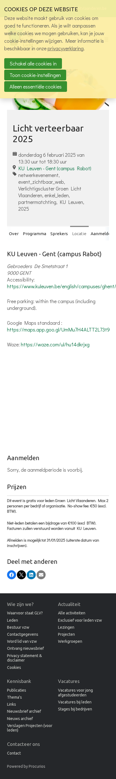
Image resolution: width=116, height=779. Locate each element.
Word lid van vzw (22, 641)
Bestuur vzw (18, 627)
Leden (12, 620)
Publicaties (16, 690)
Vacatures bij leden (75, 702)
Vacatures (69, 681)
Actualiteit (69, 604)
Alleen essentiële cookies (36, 86)
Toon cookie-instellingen (35, 75)
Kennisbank (19, 681)
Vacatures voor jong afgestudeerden (75, 692)
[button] (11, 574)
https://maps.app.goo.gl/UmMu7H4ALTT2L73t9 (58, 329)
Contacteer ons (23, 744)
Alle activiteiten (71, 613)
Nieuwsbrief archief (24, 711)
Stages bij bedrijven (75, 709)
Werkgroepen (70, 641)
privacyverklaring (66, 48)
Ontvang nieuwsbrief (25, 648)
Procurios (37, 766)
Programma (34, 233)
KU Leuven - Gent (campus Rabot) (54, 168)
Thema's (14, 697)
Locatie (79, 233)
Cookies (14, 667)
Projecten (66, 634)
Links (11, 704)
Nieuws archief (20, 718)
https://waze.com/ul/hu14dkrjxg (55, 344)
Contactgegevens (22, 634)
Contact (14, 753)
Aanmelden (102, 233)
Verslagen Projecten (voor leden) (29, 728)
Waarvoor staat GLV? (25, 613)
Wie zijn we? (20, 604)
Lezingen (66, 627)
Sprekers (59, 233)
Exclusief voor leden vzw (80, 620)
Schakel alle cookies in (33, 63)
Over (14, 233)
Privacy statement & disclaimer (24, 658)
